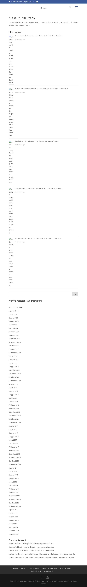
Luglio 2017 (13, 429)
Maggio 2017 (14, 436)
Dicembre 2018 (14, 370)
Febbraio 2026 (14, 332)
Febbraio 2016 (14, 489)
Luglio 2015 (13, 513)
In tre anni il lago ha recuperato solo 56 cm (38, 550)
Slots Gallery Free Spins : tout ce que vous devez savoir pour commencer (38, 238)
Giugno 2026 (13, 318)
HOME (15, 568)
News (23, 568)
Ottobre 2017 (14, 419)
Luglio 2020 (13, 356)
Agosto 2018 (13, 384)
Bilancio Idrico (65, 568)
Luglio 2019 (13, 363)
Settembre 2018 (15, 381)
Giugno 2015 (13, 517)
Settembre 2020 (15, 353)
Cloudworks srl (43, 581)
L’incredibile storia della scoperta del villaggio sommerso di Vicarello (50, 554)
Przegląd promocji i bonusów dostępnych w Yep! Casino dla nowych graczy (39, 188)
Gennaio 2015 (14, 534)
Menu (45, 8)
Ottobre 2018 (14, 377)
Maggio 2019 (14, 367)
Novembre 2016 (15, 457)
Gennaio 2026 (14, 335)
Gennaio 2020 (14, 360)
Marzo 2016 (13, 485)
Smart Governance (49, 568)
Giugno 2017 (13, 433)
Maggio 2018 (14, 395)
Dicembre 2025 (14, 339)
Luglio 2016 (13, 471)
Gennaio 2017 (14, 450)
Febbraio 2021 (14, 349)
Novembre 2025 (15, 342)
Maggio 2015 (14, 520)
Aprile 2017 (13, 440)
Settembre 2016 (15, 464)
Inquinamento (33, 568)
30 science (22, 581)
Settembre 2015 (15, 506)
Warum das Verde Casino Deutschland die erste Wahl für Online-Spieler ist (39, 36)
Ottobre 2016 (14, 461)
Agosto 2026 (13, 311)
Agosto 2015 (13, 510)
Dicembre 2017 (14, 412)
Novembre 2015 (15, 499)
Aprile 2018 (13, 398)
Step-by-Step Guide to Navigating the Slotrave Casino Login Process (36, 141)
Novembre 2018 (15, 374)
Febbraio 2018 (14, 405)
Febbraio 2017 (14, 447)
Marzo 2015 (13, 527)
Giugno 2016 (13, 475)
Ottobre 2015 (14, 503)
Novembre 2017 (15, 415)
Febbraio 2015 (14, 531)
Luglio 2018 (13, 387)
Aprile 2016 (13, 482)
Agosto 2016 (13, 468)
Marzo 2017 (13, 443)
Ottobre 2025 (14, 346)
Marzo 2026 (13, 328)
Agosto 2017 (13, 426)
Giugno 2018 (13, 391)
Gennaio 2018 (14, 408)
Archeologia (48, 571)
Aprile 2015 (13, 524)
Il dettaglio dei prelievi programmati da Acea (38, 543)
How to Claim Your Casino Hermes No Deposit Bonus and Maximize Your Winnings (41, 88)
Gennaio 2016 (14, 492)
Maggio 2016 (14, 478)
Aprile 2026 (13, 325)
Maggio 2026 (14, 321)
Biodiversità (36, 571)
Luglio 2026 (13, 314)
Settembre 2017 (15, 422)
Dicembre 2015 (14, 496)
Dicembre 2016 (14, 454)
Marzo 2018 (13, 402)
